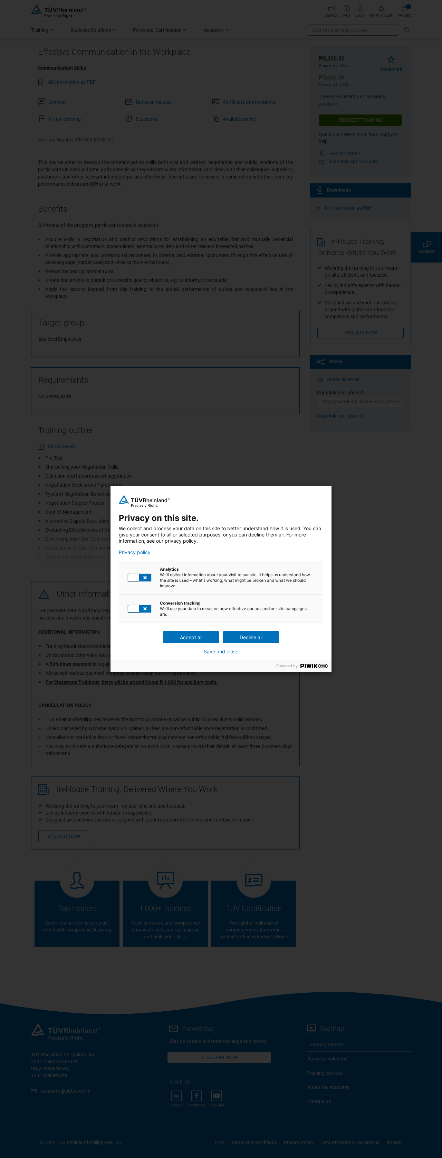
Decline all (251, 637)
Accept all (191, 637)
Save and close (221, 651)
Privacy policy (135, 552)
